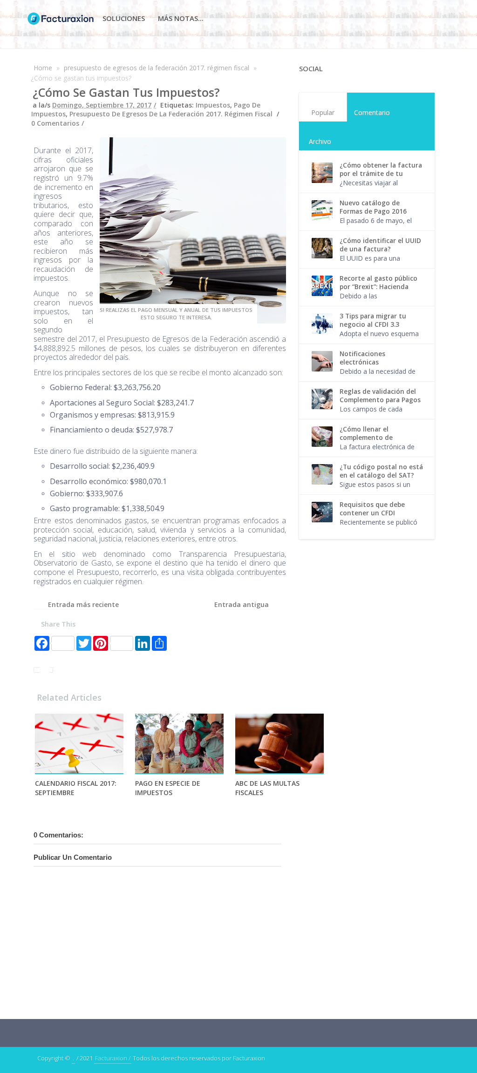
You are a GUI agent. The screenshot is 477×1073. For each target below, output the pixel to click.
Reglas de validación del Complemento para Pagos (380, 395)
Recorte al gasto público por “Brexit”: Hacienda (378, 282)
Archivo (320, 141)
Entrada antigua (241, 604)
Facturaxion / (112, 1058)
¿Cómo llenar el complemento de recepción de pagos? (372, 437)
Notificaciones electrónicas (362, 358)
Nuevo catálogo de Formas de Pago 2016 (373, 207)
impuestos (213, 105)
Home (43, 67)
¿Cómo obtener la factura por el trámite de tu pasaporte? (381, 173)
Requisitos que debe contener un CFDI (372, 508)
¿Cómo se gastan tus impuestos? (126, 92)
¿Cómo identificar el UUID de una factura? (380, 244)
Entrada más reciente (83, 604)
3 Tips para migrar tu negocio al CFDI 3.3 (373, 320)
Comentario (372, 112)
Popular (322, 112)
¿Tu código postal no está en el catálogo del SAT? (381, 471)
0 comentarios (55, 123)
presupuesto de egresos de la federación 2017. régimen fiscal (156, 67)
